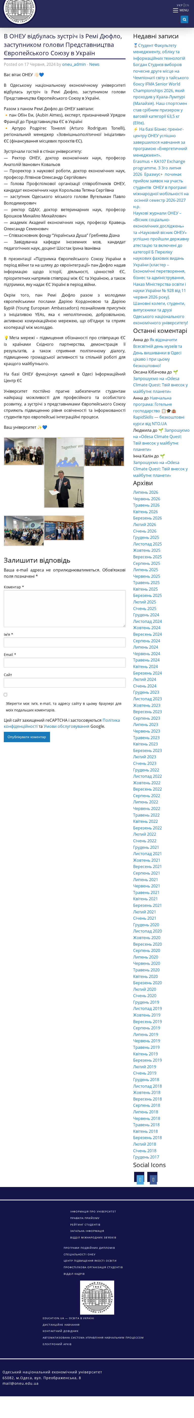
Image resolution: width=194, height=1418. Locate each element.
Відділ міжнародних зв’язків (93, 1237)
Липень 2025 (145, 569)
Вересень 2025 (147, 557)
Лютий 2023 (144, 757)
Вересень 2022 (147, 789)
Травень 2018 (146, 1124)
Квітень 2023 (145, 744)
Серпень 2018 (146, 1105)
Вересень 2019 (147, 1021)
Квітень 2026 (145, 511)
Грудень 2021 (146, 847)
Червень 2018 (146, 1118)
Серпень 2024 (146, 641)
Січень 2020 (144, 995)
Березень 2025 (147, 595)
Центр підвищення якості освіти (90, 1260)
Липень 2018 (145, 1112)
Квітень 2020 (145, 976)
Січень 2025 (144, 608)
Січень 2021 (144, 918)
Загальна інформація (87, 1231)
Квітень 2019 (145, 1054)
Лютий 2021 (144, 912)
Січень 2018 (144, 1150)
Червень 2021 (146, 886)
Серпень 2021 (146, 873)
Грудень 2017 (146, 1157)
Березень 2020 (147, 983)
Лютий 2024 (144, 679)
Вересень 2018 (147, 1099)
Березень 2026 (147, 518)
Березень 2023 (147, 750)
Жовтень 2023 (146, 705)
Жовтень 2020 (146, 937)
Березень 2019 (147, 1060)
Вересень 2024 (147, 634)
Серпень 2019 (146, 1028)
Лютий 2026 (144, 524)
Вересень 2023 (147, 711)
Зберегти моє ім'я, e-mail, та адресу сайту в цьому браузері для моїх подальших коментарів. (64, 706)
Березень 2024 (147, 673)
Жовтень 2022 (146, 783)
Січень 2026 (144, 531)
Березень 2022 (147, 828)
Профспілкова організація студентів (93, 1267)
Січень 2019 (144, 1073)
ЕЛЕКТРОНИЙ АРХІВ (57, 1344)
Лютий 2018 (144, 1144)
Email (10, 654)
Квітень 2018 (145, 1131)
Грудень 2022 (146, 770)
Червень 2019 (146, 1041)
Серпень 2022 (146, 795)
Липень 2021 (145, 879)
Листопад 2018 (147, 1086)
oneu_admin (74, 64)
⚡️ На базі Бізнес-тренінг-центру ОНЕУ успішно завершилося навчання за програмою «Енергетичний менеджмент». (160, 142)
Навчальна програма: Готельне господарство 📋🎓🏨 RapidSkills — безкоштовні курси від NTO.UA (158, 410)
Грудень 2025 (146, 537)
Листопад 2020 (147, 931)
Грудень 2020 (146, 925)
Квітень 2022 (145, 821)
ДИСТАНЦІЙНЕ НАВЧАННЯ (61, 1324)
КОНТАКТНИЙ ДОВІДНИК (61, 1331)
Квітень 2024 (145, 666)
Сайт (8, 674)
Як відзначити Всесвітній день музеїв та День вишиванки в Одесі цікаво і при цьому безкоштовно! (157, 352)
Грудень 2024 (146, 615)
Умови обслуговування (66, 726)
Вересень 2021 (147, 866)
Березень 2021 (147, 905)
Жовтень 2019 (146, 1015)
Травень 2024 (146, 660)
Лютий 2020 (144, 989)
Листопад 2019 (147, 1008)
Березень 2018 (147, 1137)
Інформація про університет (93, 1211)
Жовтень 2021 (146, 860)
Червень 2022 (146, 808)
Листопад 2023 (147, 699)
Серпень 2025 (146, 563)
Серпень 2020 (146, 950)
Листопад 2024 (147, 621)
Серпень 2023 (146, 718)
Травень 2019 (146, 1047)
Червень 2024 (146, 653)
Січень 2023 (144, 763)
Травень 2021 (146, 892)
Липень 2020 (145, 957)
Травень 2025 (146, 582)
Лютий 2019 (144, 1066)
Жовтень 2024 (146, 627)
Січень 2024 (144, 686)
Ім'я (8, 634)
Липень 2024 (145, 647)
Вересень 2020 (147, 944)
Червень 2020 (146, 963)
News (94, 64)
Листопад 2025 (147, 544)
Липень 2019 (145, 1034)
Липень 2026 (145, 492)
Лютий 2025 (144, 602)
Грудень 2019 (146, 1002)
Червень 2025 (146, 576)
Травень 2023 (146, 737)
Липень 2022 (145, 802)
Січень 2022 (144, 841)
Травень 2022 (146, 815)
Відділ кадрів (74, 1274)
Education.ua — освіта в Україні (68, 1318)
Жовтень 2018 (146, 1092)
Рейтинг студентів (85, 1224)
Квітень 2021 (145, 899)
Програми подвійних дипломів (89, 1248)
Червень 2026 (146, 499)
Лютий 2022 (144, 834)
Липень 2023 (145, 724)
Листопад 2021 (147, 853)
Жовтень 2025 (146, 550)
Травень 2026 (146, 505)
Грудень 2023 (146, 692)
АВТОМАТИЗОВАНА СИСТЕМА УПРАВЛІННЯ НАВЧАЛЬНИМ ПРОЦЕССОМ (93, 1337)
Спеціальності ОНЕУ (79, 1254)
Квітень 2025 (145, 589)
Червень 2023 (146, 731)
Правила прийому (85, 1218)
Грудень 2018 (146, 1079)
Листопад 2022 (147, 776)
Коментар (14, 587)
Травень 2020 (146, 970)
